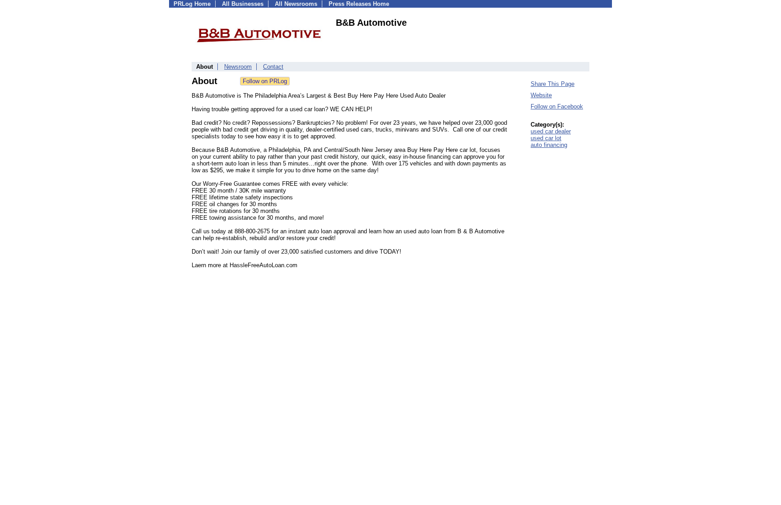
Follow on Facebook (557, 106)
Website (541, 95)
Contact (273, 66)
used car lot (546, 138)
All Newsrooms (296, 3)
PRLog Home (192, 3)
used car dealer (551, 131)
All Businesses (242, 3)
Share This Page (552, 83)
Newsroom (238, 66)
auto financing (549, 145)
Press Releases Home (359, 3)
